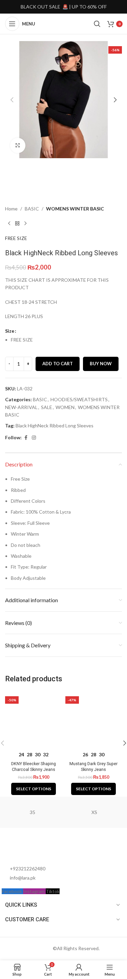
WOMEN (65, 407)
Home (11, 208)
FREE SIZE (16, 238)
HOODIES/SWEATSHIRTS (79, 399)
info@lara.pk (23, 878)
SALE (46, 407)
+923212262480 (27, 868)
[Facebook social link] (26, 437)
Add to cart (57, 363)
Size (9, 331)
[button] (12, 100)
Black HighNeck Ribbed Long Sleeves (54, 425)
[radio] (66, 339)
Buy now (101, 363)
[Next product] (25, 224)
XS (94, 812)
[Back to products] (17, 224)
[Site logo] (64, 23)
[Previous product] (9, 224)
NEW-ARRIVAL (21, 407)
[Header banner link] (63, 7)
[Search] (97, 24)
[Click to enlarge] (17, 145)
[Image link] (39, 849)
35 (32, 812)
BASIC (32, 208)
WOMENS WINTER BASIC (75, 208)
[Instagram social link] (34, 437)
